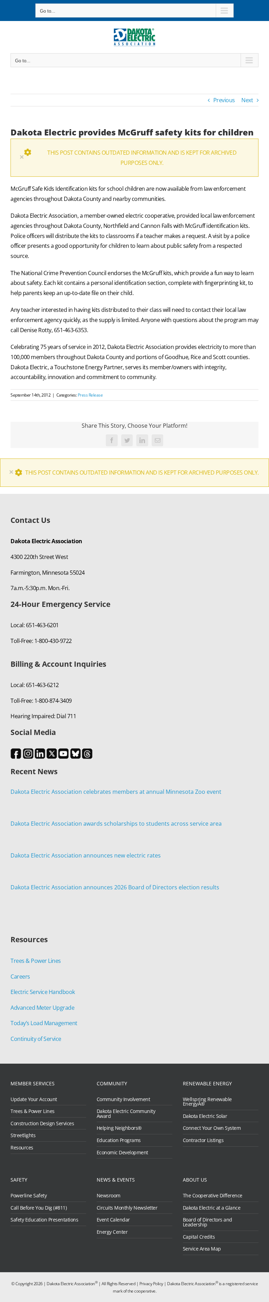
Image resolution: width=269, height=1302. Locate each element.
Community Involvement (123, 1099)
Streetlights (23, 1135)
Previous (224, 100)
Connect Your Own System (212, 1128)
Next (247, 100)
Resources (22, 1147)
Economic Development (122, 1152)
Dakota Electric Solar (205, 1116)
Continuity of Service (36, 1039)
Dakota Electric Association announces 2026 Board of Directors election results (115, 887)
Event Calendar (113, 1219)
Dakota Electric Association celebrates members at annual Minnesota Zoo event (116, 792)
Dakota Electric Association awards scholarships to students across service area (116, 823)
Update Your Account (34, 1099)
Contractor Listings (203, 1140)
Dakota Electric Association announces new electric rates (86, 855)
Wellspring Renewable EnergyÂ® (207, 1101)
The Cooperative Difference (212, 1195)
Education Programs (119, 1140)
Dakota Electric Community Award (126, 1113)
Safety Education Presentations (44, 1219)
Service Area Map (202, 1248)
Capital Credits (199, 1236)
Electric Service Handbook (43, 992)
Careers (20, 976)
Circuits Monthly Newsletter (127, 1207)
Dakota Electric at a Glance (212, 1207)
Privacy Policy (151, 1284)
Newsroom (108, 1195)
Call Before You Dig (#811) (39, 1207)
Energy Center (112, 1232)
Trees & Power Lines (36, 961)
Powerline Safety (29, 1195)
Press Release (90, 395)
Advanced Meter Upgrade (42, 1007)
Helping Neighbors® (119, 1128)
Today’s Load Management (44, 1023)
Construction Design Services (42, 1123)
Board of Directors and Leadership (207, 1222)
